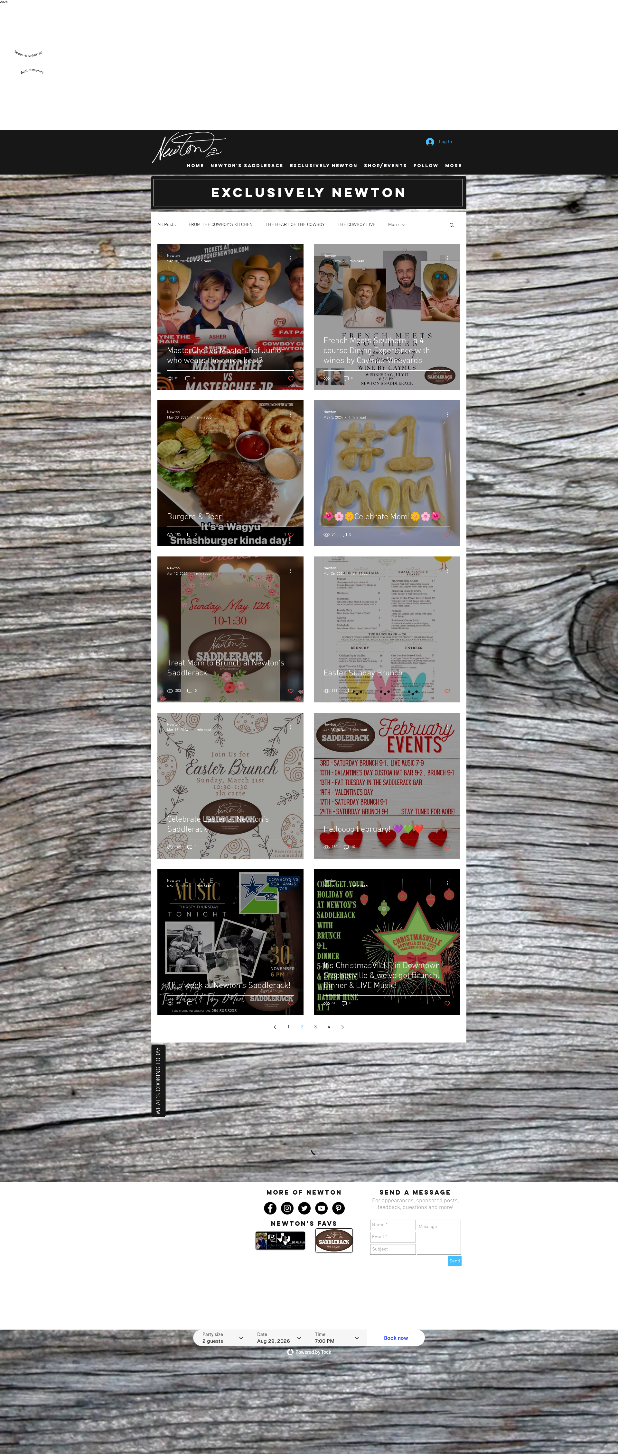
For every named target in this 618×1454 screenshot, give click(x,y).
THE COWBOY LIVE (356, 225)
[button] (452, 225)
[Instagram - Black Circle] (287, 1151)
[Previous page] (275, 1027)
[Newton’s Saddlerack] (28, 59)
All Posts (166, 225)
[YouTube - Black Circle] (321, 1151)
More (393, 225)
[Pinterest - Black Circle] (338, 1151)
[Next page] (342, 1027)
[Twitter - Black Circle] (304, 1151)
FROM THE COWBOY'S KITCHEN (221, 225)
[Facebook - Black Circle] (270, 1151)
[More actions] (293, 258)
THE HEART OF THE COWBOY (295, 225)
